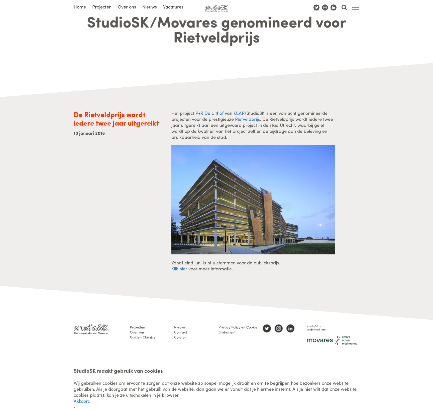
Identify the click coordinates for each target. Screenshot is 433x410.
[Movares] (332, 340)
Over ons (127, 7)
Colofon (180, 336)
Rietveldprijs (247, 119)
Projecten (102, 7)
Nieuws (149, 7)
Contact (180, 331)
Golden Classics (142, 336)
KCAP (239, 113)
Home (80, 7)
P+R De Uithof (209, 113)
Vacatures (173, 7)
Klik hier (179, 268)
